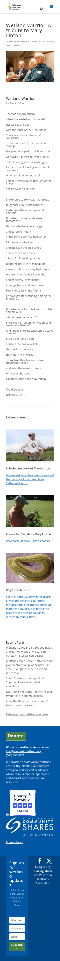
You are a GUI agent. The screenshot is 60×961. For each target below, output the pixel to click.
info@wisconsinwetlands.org (24, 751)
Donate (16, 735)
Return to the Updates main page (27, 714)
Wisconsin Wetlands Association (26, 41)
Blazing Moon (43, 871)
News (17, 45)
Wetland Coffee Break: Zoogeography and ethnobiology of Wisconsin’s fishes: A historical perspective (29, 651)
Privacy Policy (14, 842)
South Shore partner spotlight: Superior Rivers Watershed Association (25, 682)
